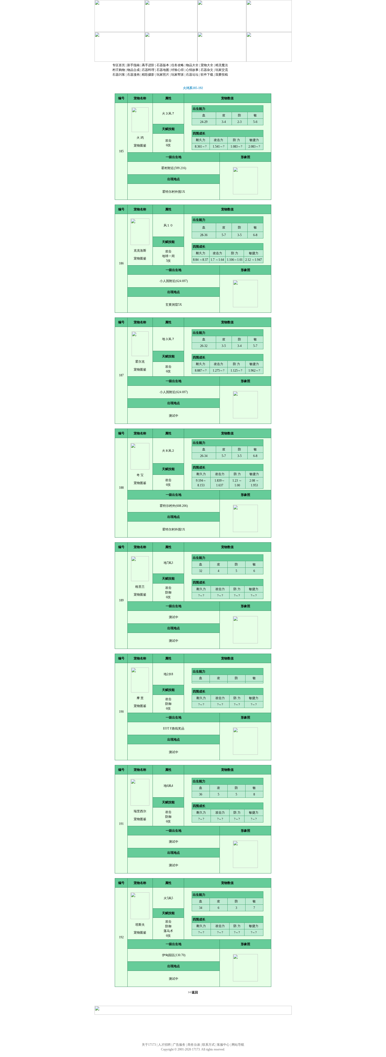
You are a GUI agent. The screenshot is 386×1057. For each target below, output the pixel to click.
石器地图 (163, 70)
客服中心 (223, 1044)
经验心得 (177, 70)
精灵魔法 (221, 65)
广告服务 (179, 1044)
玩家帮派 (177, 74)
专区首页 (118, 65)
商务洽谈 (193, 1044)
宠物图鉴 (140, 145)
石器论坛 (192, 74)
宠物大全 (207, 65)
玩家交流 (221, 70)
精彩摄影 (148, 74)
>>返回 (193, 992)
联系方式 (208, 1044)
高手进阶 (148, 65)
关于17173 (149, 1044)
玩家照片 (163, 74)
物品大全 (192, 65)
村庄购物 (118, 70)
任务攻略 (177, 65)
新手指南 (133, 65)
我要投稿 (221, 74)
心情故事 (192, 70)
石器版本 (163, 65)
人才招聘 (164, 1044)
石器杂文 (207, 70)
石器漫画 (133, 74)
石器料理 (148, 70)
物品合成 (133, 70)
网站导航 (238, 1044)
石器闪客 (118, 74)
